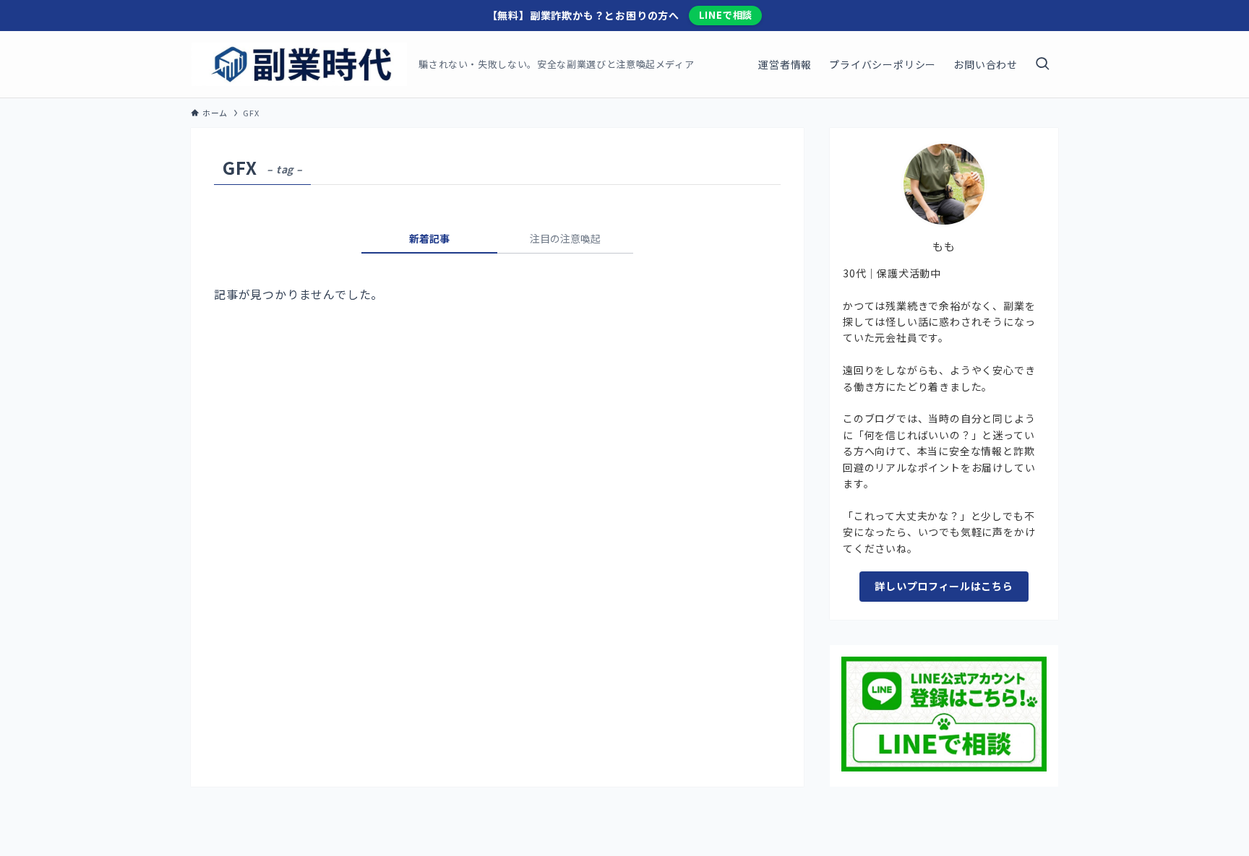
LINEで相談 (726, 15)
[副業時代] (299, 64)
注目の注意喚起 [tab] (565, 238)
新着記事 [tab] (429, 238)
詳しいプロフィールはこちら (944, 586)
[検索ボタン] (1042, 64)
